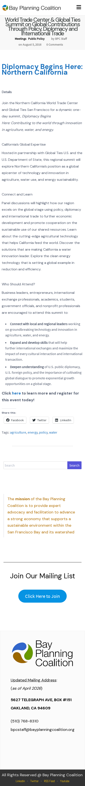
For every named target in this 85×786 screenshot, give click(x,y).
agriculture (18, 432)
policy (43, 432)
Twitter (34, 781)
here (16, 393)
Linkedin (20, 781)
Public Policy (36, 39)
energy (32, 432)
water (53, 432)
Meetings (20, 39)
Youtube (64, 781)
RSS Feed (49, 781)
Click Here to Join (42, 596)
